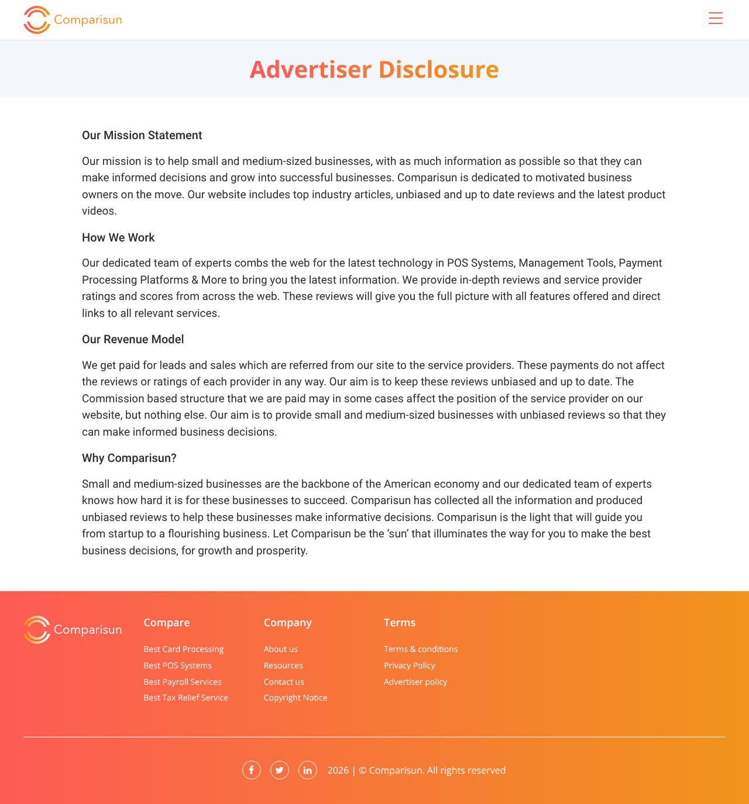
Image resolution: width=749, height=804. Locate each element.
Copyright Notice (296, 697)
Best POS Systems (177, 665)
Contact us (284, 682)
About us (281, 649)
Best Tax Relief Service (185, 697)
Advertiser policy (415, 682)
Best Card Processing (183, 649)
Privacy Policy (409, 665)
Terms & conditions (421, 649)
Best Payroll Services (182, 682)
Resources (283, 665)
